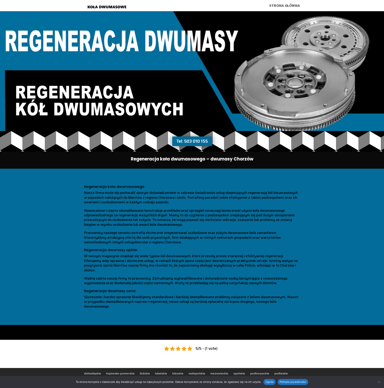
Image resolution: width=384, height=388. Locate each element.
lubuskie (177, 373)
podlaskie (281, 373)
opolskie (239, 373)
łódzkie (145, 373)
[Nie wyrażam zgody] (379, 382)
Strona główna (284, 6)
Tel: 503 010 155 (192, 141)
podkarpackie (259, 373)
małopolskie (197, 373)
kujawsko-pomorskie (120, 373)
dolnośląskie (92, 373)
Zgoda (269, 381)
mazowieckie (219, 373)
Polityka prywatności (293, 381)
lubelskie (161, 373)
